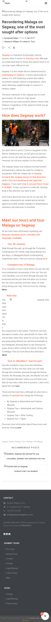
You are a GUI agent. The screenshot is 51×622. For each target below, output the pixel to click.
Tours (33, 41)
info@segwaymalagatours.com (20, 515)
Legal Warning (12, 568)
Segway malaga (15, 441)
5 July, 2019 (30, 38)
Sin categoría (25, 41)
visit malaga (38, 441)
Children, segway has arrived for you (26, 459)
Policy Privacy (12, 573)
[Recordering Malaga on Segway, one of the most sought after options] (25, 13)
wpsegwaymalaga (11, 38)
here (4, 289)
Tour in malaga (27, 441)
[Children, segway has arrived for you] (26, 454)
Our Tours (10, 549)
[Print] (15, 47)
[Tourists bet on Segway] (26, 466)
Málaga (25, 620)
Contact (9, 559)
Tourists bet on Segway (26, 471)
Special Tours (11, 554)
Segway (5, 441)
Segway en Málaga (11, 41)
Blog (8, 578)
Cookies (9, 563)
